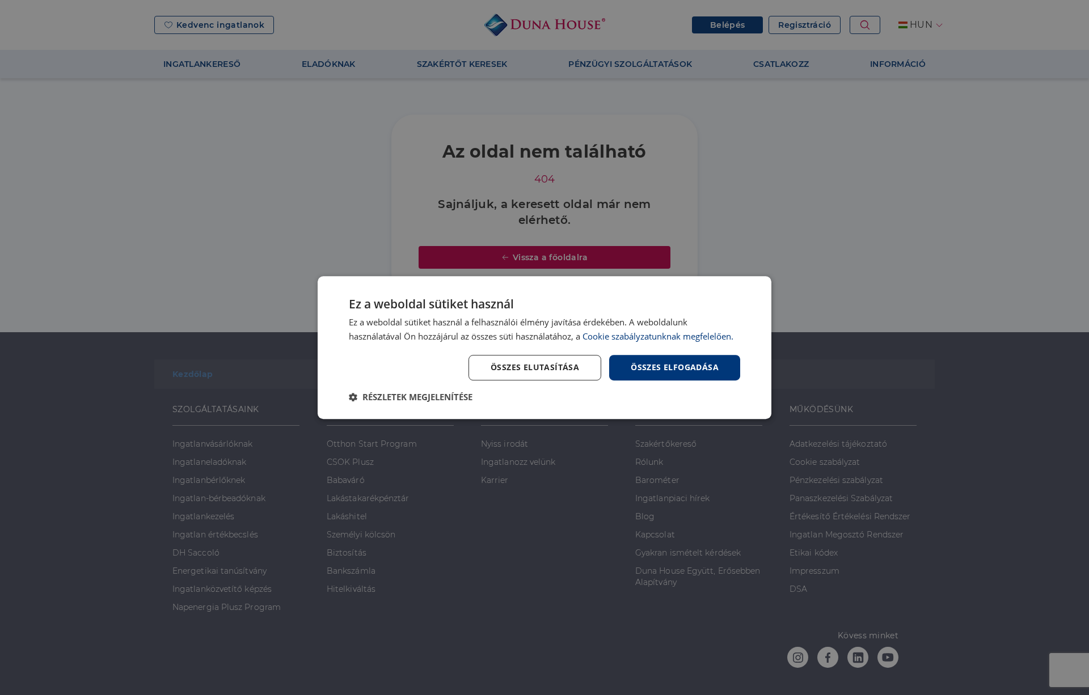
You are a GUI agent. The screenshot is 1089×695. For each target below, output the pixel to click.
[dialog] (544, 347)
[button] (410, 397)
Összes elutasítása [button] (535, 367)
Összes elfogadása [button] (675, 367)
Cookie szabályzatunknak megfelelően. (658, 336)
